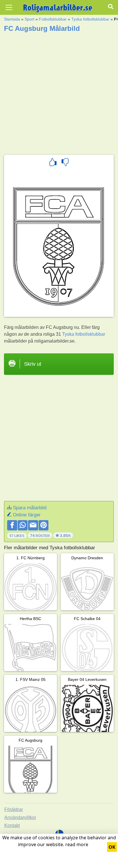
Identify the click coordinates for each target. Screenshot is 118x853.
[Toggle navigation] (9, 7)
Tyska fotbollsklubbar (90, 19)
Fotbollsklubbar (53, 19)
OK (112, 847)
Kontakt (12, 825)
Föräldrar (13, 809)
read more (76, 844)
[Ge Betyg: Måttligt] (65, 163)
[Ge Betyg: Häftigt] (53, 163)
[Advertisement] (59, 91)
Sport (29, 19)
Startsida (12, 19)
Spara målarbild (29, 507)
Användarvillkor (20, 817)
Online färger (27, 515)
